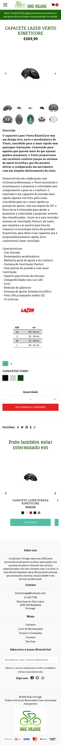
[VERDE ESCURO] (20, 378)
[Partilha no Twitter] (22, 427)
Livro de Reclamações (30, 628)
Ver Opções (30, 522)
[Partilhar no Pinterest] (26, 427)
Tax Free (30, 641)
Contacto (31, 624)
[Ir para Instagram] (37, 678)
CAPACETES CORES (15, 371)
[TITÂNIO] (35, 512)
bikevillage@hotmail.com (30, 593)
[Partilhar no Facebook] (18, 427)
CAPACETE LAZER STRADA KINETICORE (30, 502)
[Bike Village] (30, 5)
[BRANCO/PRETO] (13, 378)
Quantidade (30, 392)
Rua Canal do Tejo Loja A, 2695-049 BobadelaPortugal (30, 605)
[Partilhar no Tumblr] (31, 427)
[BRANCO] (27, 512)
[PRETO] (5, 378)
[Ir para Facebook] (32, 678)
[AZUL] (39, 512)
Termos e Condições (30, 633)
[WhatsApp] (43, 678)
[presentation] (5, 73)
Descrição (8, 130)
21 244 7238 (30, 597)
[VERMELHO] (31, 512)
